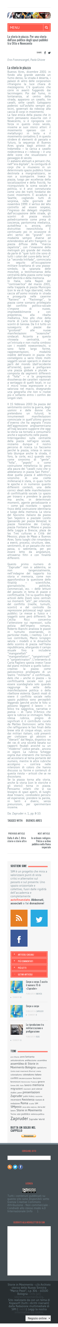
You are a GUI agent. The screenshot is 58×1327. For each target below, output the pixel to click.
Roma (24, 1103)
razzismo (38, 1096)
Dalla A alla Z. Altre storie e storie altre (16, 839)
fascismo (37, 1078)
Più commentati (25, 961)
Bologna (30, 1067)
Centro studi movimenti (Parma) (23, 1071)
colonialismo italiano (32, 1074)
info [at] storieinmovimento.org (28, 1295)
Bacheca (39, 993)
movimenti (27, 1089)
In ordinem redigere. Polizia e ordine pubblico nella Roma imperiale (41, 842)
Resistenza (28, 1099)
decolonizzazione (25, 1078)
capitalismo (42, 1067)
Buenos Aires (34, 820)
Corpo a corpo (32, 1006)
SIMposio (16, 1107)
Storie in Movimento (29, 1110)
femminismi (16, 1081)
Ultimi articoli (25, 974)
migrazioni (17, 1088)
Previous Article (16, 833)
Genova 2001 (15, 1085)
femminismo (25, 1082)
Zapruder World (37, 1119)
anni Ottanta (15, 1057)
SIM (36, 1103)
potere (19, 1093)
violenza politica (37, 1114)
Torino (13, 1114)
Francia (34, 1082)
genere (41, 1081)
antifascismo (31, 1060)
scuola (31, 1103)
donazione (36, 903)
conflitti (14, 1078)
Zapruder (39, 1011)
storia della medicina (29, 1107)
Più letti (22, 967)
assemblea (42, 1060)
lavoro (28, 1085)
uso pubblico (23, 1114)
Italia (22, 1085)
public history (28, 1096)
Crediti (22, 1309)
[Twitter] (49, 52)
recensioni (16, 1099)
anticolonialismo (17, 1060)
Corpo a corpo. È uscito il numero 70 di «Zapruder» (36, 985)
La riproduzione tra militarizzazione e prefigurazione (35, 1028)
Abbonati (37, 900)
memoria (38, 1085)
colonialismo (16, 1074)
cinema (38, 1071)
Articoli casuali (26, 954)
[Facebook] (45, 52)
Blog (38, 1036)
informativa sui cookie (29, 1312)
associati (16, 903)
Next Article (44, 833)
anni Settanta (27, 1056)
